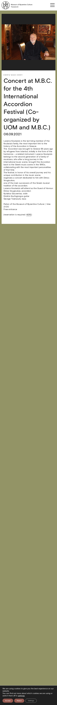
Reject (19, 701)
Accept (7, 701)
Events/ (7, 75)
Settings (31, 701)
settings (21, 696)
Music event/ (17, 75)
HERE (28, 214)
